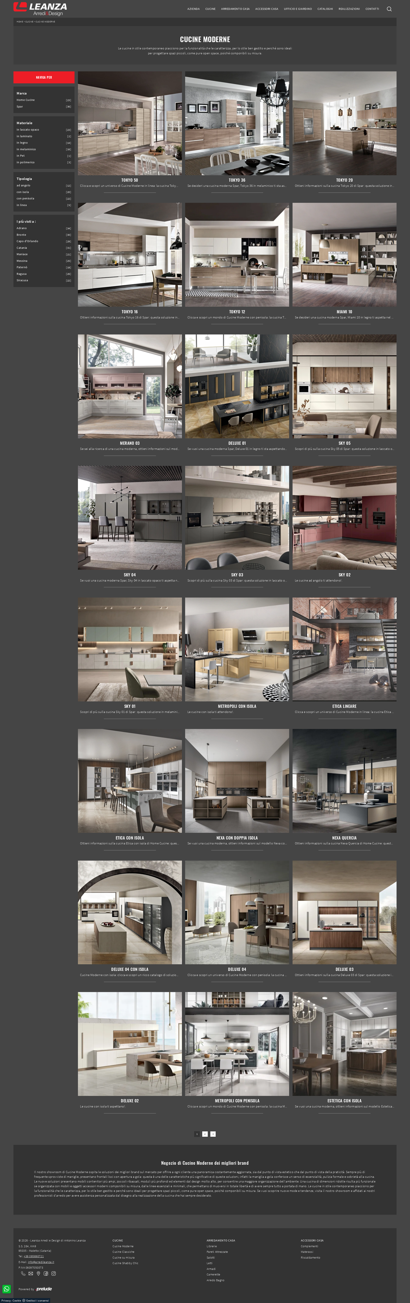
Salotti (211, 1257)
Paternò (22, 267)
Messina (22, 261)
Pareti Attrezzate (217, 1252)
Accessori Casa (266, 9)
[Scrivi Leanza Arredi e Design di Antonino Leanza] (29, 1273)
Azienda (193, 9)
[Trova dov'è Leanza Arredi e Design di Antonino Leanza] (37, 1273)
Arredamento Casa (235, 9)
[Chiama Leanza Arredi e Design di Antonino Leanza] (22, 1273)
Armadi (211, 1269)
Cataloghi (325, 9)
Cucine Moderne (45, 21)
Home (20, 21)
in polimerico (26, 162)
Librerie (212, 1246)
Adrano (22, 228)
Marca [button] (22, 93)
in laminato (24, 136)
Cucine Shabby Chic (125, 1263)
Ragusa (21, 274)
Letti (210, 1263)
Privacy (6, 1300)
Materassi (307, 1252)
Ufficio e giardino (298, 9)
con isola (23, 192)
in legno (22, 142)
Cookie (17, 1300)
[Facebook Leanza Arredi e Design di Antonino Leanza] (45, 1273)
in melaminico (26, 149)
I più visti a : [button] (26, 221)
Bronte (21, 235)
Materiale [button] (25, 123)
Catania (22, 248)
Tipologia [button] (24, 178)
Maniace (22, 254)
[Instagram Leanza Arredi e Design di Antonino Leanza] (52, 1273)
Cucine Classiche (123, 1252)
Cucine (210, 9)
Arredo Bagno (215, 1280)
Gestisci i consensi (37, 1300)
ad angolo (24, 185)
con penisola (25, 198)
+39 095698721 (34, 1256)
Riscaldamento (310, 1257)
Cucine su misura (124, 1257)
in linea (22, 205)
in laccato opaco (28, 129)
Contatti (372, 9)
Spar (20, 106)
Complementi (309, 1246)
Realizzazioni (349, 9)
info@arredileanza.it (41, 1262)
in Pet (21, 156)
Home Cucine (26, 100)
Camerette (213, 1274)
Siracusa (22, 280)
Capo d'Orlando (27, 241)
